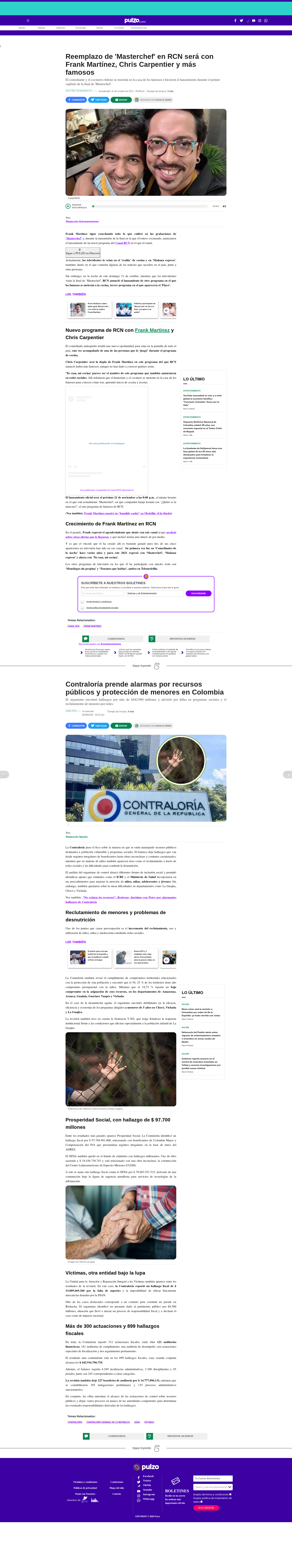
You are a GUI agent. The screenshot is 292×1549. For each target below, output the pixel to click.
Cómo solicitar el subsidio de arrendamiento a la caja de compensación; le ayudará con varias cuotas (165, 652)
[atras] (166, 310)
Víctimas (149, 1422)
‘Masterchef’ (74, 238)
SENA (137, 1422)
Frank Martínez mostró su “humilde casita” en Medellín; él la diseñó (127, 513)
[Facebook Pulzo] (235, 22)
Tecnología (80, 27)
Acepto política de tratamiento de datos (102, 608)
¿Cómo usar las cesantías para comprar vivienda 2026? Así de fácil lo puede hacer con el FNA (130, 652)
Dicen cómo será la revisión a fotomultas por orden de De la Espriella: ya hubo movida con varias (201, 1012)
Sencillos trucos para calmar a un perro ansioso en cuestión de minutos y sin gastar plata (198, 652)
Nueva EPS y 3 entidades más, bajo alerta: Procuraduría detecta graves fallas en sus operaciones (144, 957)
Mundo (100, 27)
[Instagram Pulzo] (260, 22)
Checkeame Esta (139, 27)
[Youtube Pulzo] (253, 22)
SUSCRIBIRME (198, 593)
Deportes (60, 27)
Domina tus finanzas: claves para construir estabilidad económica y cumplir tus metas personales (97, 652)
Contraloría (75, 1422)
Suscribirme (206, 1507)
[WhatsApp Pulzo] (266, 22)
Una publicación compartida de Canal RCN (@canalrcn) (107, 490)
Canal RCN (122, 243)
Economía (119, 27)
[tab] (112, 639)
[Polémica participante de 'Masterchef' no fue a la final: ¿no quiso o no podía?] (124, 310)
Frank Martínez (152, 330)
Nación (22, 27)
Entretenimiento (79, 91)
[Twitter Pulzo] (241, 22)
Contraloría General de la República (108, 1422)
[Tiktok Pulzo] (248, 22)
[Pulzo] (135, 20)
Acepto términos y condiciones (99, 602)
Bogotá (41, 27)
